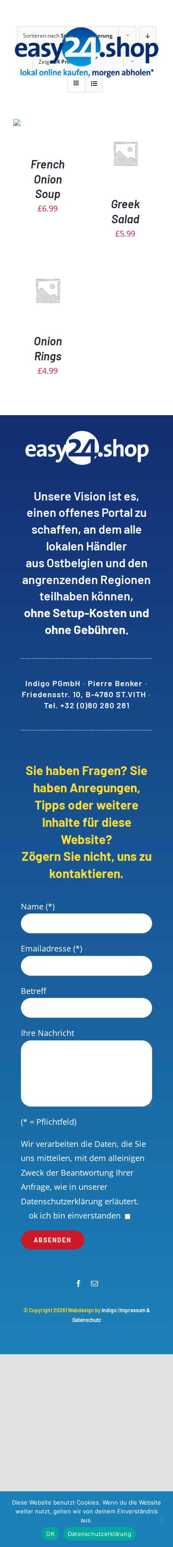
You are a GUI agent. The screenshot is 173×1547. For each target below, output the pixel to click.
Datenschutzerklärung (61, 1201)
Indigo (109, 1310)
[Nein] (161, 1519)
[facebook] (78, 1283)
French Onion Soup (48, 179)
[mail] (94, 1283)
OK (50, 1533)
